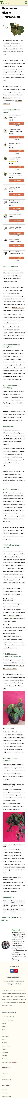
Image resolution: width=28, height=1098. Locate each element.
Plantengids (5, 1073)
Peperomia (4, 1049)
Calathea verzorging (7, 1020)
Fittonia (4, 1023)
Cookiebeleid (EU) (6, 1079)
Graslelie (4, 1026)
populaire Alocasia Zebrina (14, 615)
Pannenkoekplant (6, 1046)
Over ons (4, 1090)
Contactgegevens (6, 1096)
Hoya (3, 1029)
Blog (3, 1076)
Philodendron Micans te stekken (11, 533)
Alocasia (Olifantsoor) (8, 1016)
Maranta (4, 1039)
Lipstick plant (5, 1036)
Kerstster (4, 1033)
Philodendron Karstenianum (15, 594)
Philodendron (6, 97)
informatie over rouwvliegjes (10, 891)
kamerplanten (13, 1062)
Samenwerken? (6, 1093)
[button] (26, 2)
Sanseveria (5, 1055)
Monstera (4, 1042)
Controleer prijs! (17, 123)
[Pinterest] (16, 971)
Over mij (15, 959)
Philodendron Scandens (18, 307)
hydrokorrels (12, 474)
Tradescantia (5, 1059)
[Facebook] (12, 971)
